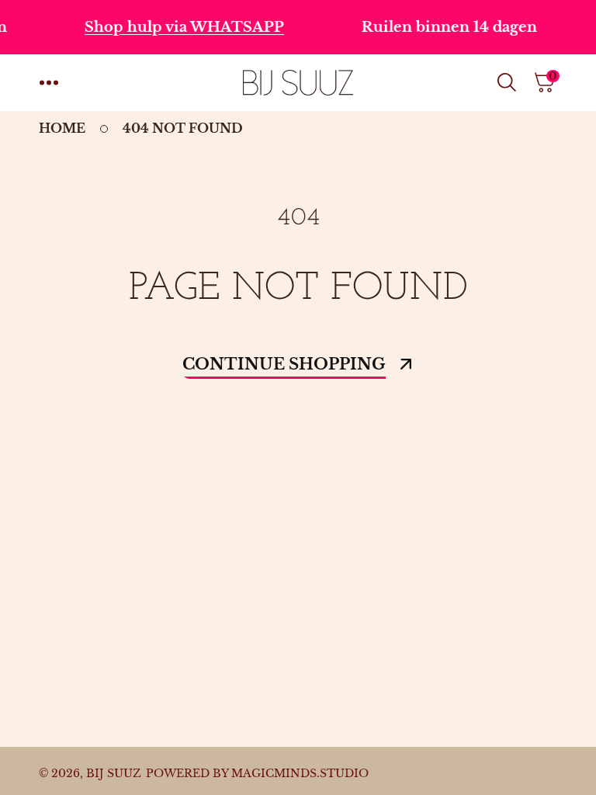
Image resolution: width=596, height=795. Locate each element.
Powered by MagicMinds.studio (257, 773)
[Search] (510, 82)
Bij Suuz (113, 773)
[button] (49, 82)
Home (62, 128)
